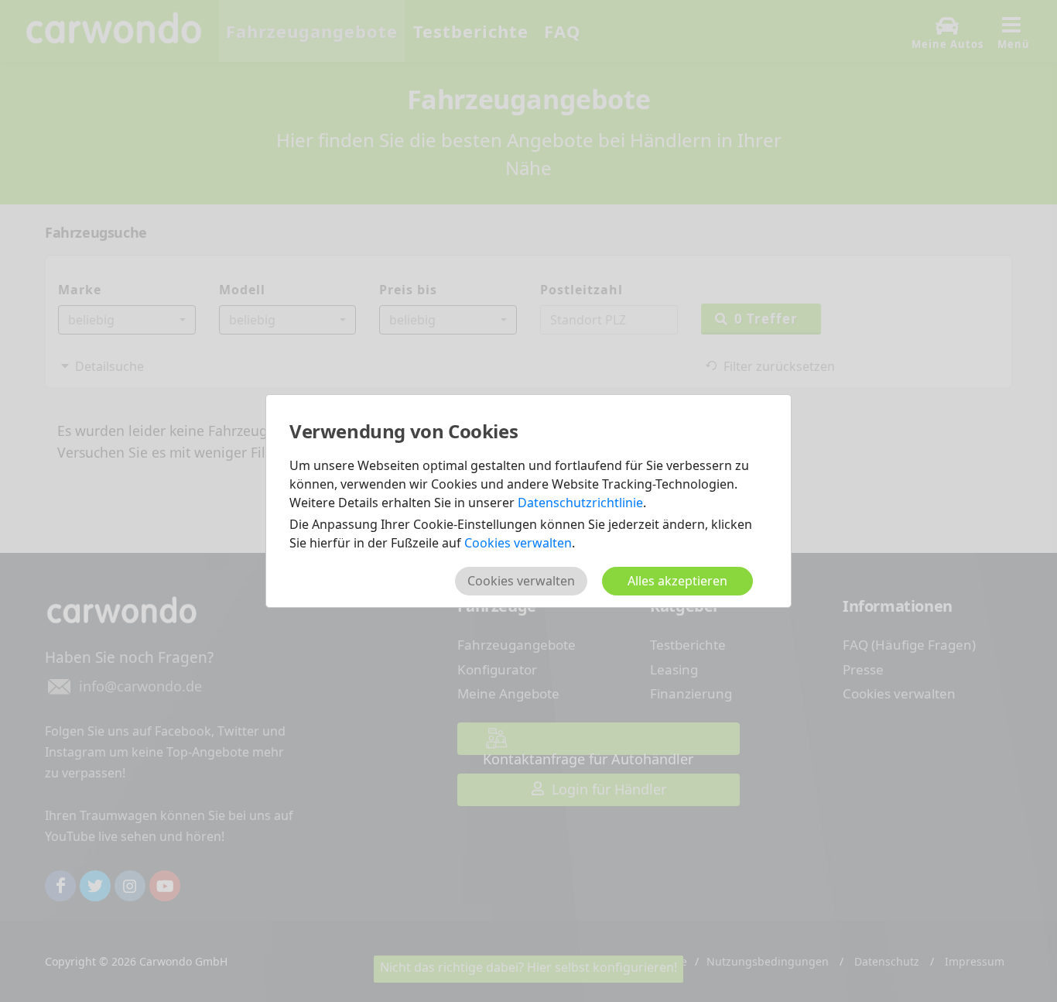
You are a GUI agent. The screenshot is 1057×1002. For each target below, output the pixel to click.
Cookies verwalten (518, 542)
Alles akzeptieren (677, 580)
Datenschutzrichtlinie (580, 502)
